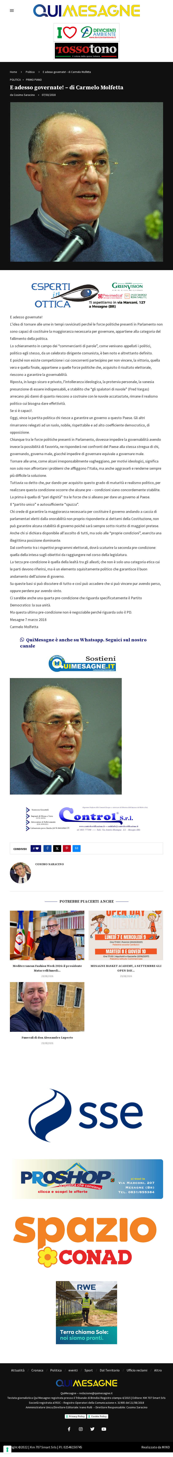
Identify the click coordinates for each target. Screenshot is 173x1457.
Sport (89, 1370)
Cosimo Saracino (24, 95)
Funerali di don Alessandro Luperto (47, 1038)
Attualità (17, 1370)
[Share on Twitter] (57, 848)
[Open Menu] (12, 10)
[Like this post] (37, 848)
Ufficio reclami (137, 1370)
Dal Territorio (110, 1370)
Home (13, 72)
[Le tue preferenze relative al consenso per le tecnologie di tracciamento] (7, 1450)
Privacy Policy (77, 1416)
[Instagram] (81, 1429)
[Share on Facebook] (47, 848)
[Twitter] (92, 1429)
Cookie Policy (99, 1416)
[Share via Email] (77, 848)
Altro (158, 1370)
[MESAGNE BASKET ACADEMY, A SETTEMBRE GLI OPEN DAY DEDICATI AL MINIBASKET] (126, 935)
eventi (73, 1370)
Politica (30, 72)
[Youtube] (104, 1429)
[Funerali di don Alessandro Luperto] (47, 1007)
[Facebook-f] (69, 1429)
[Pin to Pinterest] (67, 848)
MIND (166, 1447)
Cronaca (37, 1370)
